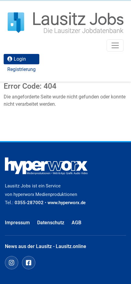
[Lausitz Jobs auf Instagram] (11, 262)
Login (20, 59)
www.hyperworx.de (67, 202)
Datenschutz (50, 222)
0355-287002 (29, 202)
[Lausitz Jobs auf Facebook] (28, 262)
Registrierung (21, 69)
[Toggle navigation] (115, 45)
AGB (76, 222)
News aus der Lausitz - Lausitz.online (45, 246)
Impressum (17, 222)
